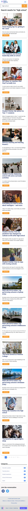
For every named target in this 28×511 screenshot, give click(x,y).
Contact (11, 508)
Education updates (6, 468)
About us (5, 500)
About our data (11, 500)
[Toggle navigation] (25, 2)
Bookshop (16, 508)
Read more (6, 35)
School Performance (7, 477)
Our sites (23, 508)
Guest (3, 480)
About (7, 508)
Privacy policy (14, 503)
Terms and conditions (20, 500)
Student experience (6, 474)
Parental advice (5, 471)
